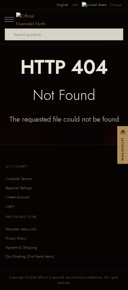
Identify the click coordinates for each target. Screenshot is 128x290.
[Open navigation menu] (9, 19)
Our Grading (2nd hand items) (30, 256)
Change (115, 4)
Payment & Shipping (21, 247)
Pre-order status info (21, 229)
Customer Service (19, 178)
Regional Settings (19, 188)
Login (10, 206)
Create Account (17, 197)
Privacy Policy (16, 238)
